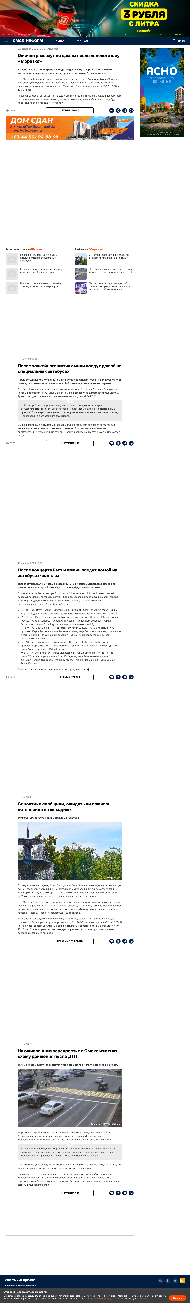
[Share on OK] (117, 110)
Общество (53, 48)
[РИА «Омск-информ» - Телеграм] (175, 1280)
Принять (177, 1298)
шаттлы (36, 249)
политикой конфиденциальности (109, 1298)
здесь (21, 435)
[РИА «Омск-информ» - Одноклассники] (167, 1280)
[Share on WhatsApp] (130, 110)
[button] (6, 41)
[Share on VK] (111, 110)
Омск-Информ (28, 41)
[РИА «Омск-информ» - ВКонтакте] (160, 1280)
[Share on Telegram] (124, 110)
